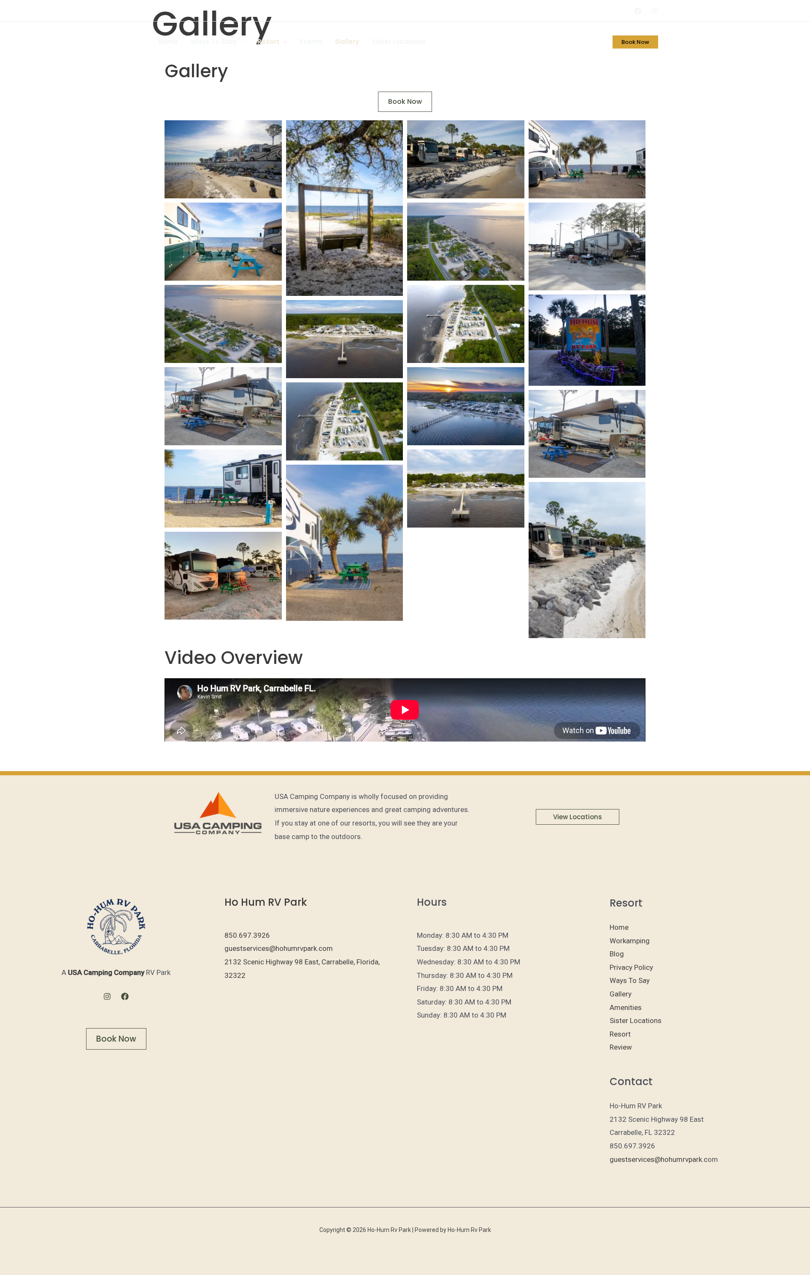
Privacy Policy (631, 967)
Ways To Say (630, 980)
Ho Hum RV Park (265, 902)
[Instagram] (654, 11)
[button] (241, 42)
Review (621, 1047)
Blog (617, 954)
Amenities (626, 1007)
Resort (268, 41)
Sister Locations (399, 41)
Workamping (630, 941)
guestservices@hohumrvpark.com (278, 948)
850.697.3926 (247, 935)
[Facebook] (637, 11)
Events (311, 41)
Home (168, 41)
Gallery (347, 41)
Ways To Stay (214, 41)
